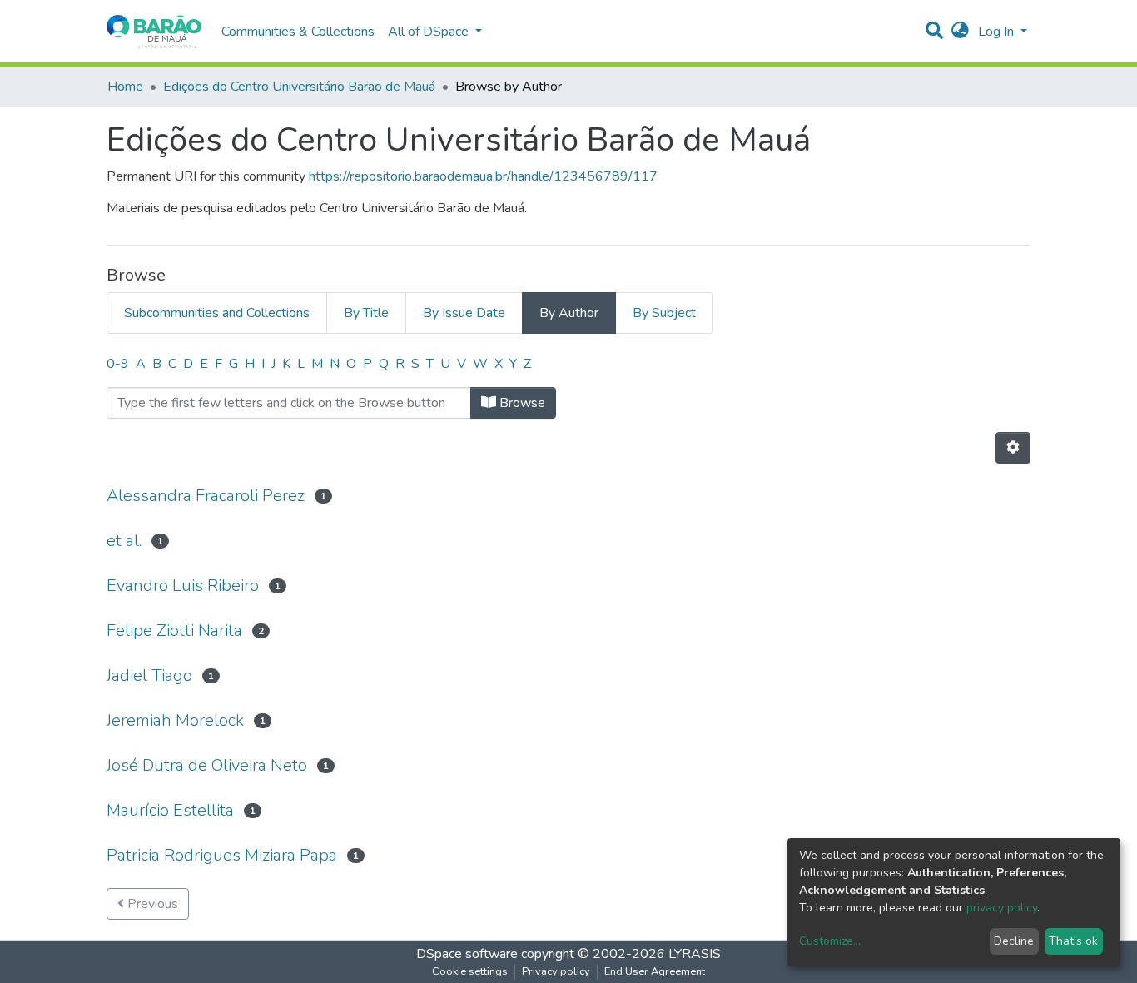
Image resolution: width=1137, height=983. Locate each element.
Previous (151, 904)
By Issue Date (464, 313)
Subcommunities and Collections (217, 313)
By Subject (664, 313)
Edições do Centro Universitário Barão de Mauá (299, 86)
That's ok (1073, 941)
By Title (366, 313)
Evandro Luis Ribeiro (183, 585)
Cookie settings (470, 971)
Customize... (830, 941)
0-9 (118, 364)
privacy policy (1001, 908)
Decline (1014, 941)
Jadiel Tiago (149, 675)
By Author (568, 313)
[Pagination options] (1012, 448)
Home (125, 86)
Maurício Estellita (170, 810)
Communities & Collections (298, 31)
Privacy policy (556, 971)
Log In (997, 31)
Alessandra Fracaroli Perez (206, 495)
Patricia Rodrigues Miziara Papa (222, 855)
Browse (520, 403)
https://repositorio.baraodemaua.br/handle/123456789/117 (483, 176)
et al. (124, 540)
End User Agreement (654, 971)
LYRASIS (694, 954)
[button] (960, 32)
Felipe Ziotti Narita (174, 630)
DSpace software (467, 954)
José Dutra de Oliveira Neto (207, 765)
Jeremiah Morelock (175, 720)
